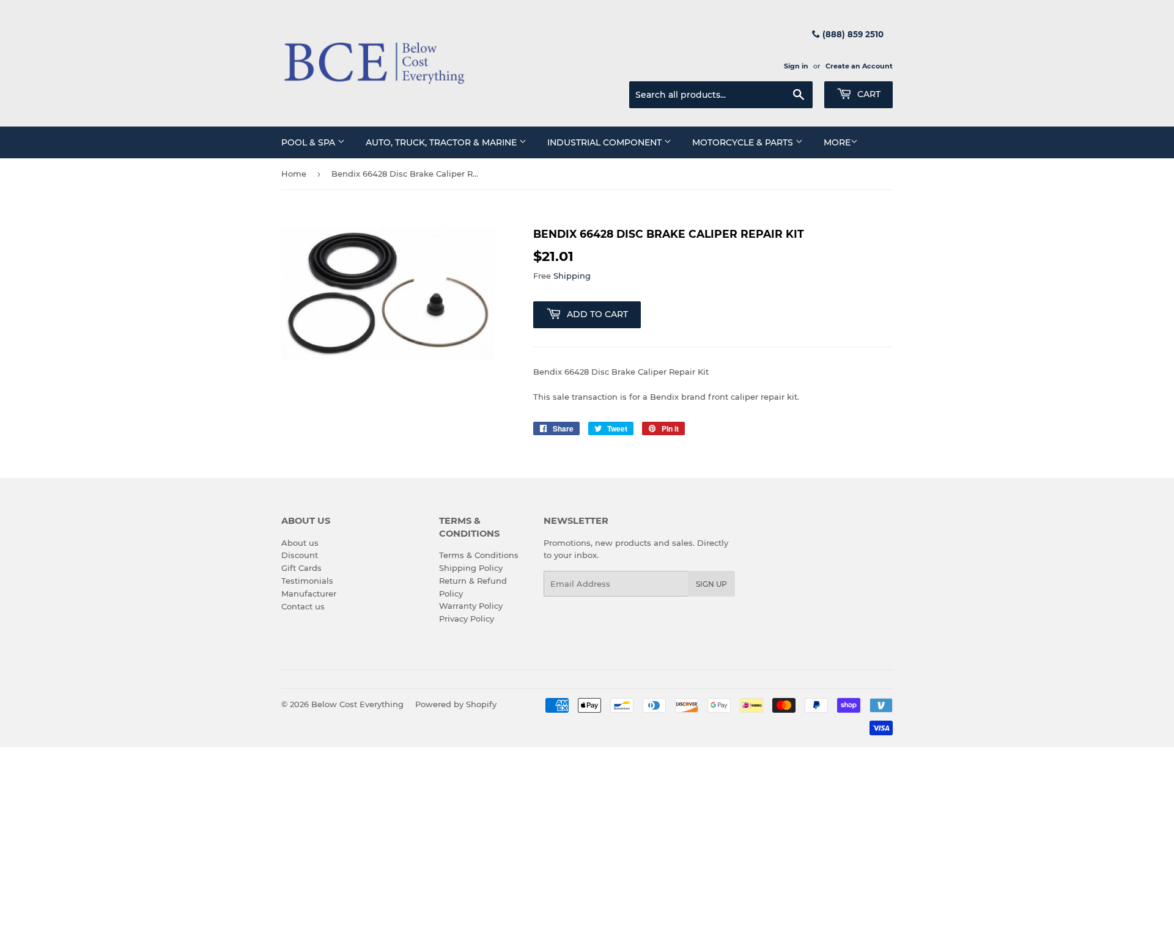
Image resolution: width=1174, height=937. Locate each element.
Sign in (796, 66)
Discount (299, 555)
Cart (867, 94)
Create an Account (859, 66)
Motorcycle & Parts (744, 142)
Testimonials (307, 581)
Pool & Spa (309, 142)
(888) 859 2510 (852, 34)
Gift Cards (301, 568)
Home (293, 173)
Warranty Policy (471, 606)
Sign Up (711, 584)
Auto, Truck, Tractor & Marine (442, 142)
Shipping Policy (471, 568)
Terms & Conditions (479, 555)
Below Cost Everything (357, 704)
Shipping (572, 276)
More (837, 142)
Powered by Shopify (456, 704)
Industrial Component (605, 142)
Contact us (303, 606)
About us (300, 543)
